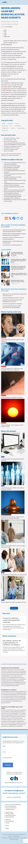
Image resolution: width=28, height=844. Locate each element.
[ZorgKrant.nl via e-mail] (21, 218)
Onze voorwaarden (9, 821)
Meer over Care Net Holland (11, 804)
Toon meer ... (14, 608)
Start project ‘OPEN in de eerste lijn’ (12, 198)
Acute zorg (8, 26)
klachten (17, 123)
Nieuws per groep (9, 813)
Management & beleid (6, 514)
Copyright (10, 837)
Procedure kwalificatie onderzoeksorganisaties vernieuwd (11, 620)
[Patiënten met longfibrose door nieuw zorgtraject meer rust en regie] (12, 531)
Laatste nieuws (9, 812)
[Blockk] (4, 2)
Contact (7, 822)
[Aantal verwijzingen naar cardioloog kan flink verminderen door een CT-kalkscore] (12, 354)
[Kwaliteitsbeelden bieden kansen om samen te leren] (12, 560)
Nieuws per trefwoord (10, 815)
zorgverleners (5, 125)
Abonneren (8, 765)
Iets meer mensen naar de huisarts (12, 165)
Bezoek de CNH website (10, 782)
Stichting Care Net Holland (16, 834)
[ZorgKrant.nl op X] (10, 218)
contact (10, 726)
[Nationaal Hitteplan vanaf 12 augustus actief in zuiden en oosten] (12, 410)
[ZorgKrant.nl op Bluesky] (18, 218)
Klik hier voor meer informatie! (14, 797)
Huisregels (15, 837)
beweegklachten (5, 128)
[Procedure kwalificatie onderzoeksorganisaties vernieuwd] (12, 444)
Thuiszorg (3, 543)
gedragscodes (13, 724)
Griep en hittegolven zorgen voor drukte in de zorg (13, 602)
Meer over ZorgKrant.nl (10, 806)
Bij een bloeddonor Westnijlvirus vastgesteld (12, 397)
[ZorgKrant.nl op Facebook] (13, 218)
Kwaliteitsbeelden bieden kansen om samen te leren (14, 574)
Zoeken (7, 828)
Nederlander (10, 123)
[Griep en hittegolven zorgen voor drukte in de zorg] (12, 587)
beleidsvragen (5, 130)
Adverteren (8, 819)
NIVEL (11, 125)
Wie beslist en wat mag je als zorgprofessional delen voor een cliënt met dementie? (12, 517)
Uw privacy (15, 839)
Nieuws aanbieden (9, 817)
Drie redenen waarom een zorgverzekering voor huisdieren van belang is (12, 643)
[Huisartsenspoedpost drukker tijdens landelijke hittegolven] (12, 325)
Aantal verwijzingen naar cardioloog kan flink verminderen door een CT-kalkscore (12, 369)
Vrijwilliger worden (9, 809)
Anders (2, 457)
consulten (13, 128)
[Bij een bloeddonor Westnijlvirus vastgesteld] (12, 382)
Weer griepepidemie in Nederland (11, 167)
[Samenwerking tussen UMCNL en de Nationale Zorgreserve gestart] (12, 473)
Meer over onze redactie (11, 807)
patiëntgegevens (18, 125)
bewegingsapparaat (21, 128)
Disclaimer (4, 837)
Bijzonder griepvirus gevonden (11, 169)
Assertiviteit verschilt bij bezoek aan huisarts (14, 190)
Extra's (7, 825)
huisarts (3, 123)
